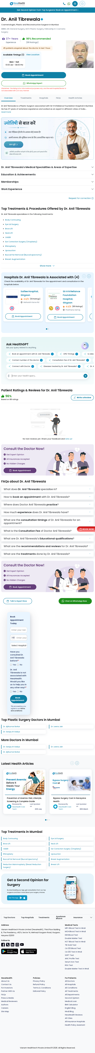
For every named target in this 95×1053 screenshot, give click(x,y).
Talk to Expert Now (18, 601)
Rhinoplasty (10, 246)
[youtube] (22, 944)
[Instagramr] (17, 944)
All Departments (72, 994)
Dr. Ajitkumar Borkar (11, 726)
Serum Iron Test (72, 962)
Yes (14, 664)
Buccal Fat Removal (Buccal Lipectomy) (23, 254)
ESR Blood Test (71, 935)
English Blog (70, 1008)
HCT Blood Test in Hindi (75, 941)
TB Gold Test (70, 945)
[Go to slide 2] (48, 329)
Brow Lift (9, 228)
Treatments (26, 98)
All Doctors (70, 981)
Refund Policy (39, 984)
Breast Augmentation (15, 259)
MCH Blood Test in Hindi (75, 931)
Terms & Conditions (42, 988)
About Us (5, 981)
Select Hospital (19, 645)
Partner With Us (8, 991)
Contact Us (6, 984)
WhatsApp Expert (34, 83)
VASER (8, 237)
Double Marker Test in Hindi (77, 968)
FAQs (58, 98)
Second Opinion (72, 998)
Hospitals (43, 98)
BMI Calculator (71, 1004)
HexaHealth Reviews (74, 1015)
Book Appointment (23, 316)
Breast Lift (55, 864)
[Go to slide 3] (49, 819)
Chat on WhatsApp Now (76, 601)
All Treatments (71, 991)
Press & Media (7, 998)
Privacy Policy (39, 981)
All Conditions (71, 988)
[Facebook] (3, 944)
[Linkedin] (12, 944)
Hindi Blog (69, 1011)
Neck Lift (9, 233)
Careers (4, 1008)
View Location (32, 54)
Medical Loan (71, 1001)
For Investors (7, 988)
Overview (8, 98)
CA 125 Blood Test (73, 948)
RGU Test (69, 965)
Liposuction (10, 250)
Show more (45, 265)
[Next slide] (89, 276)
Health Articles (75, 98)
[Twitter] (8, 944)
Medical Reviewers (9, 1001)
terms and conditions (18, 709)
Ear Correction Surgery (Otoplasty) (21, 241)
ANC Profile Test (72, 958)
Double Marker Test (73, 938)
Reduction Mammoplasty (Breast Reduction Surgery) (22, 866)
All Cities (68, 1018)
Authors (4, 1004)
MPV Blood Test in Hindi (75, 928)
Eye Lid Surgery (12, 224)
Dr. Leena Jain (57, 726)
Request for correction (80, 198)
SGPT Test (69, 955)
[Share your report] (9, 376)
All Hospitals (70, 984)
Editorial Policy (39, 991)
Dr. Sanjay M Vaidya (11, 731)
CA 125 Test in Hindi (73, 952)
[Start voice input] (85, 376)
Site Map (5, 1011)
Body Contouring (13, 219)
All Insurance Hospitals (75, 1021)
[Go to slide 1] (46, 329)
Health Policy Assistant (75, 1025)
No (21, 664)
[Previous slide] (84, 276)
